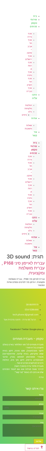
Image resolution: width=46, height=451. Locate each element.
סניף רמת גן (30, 65)
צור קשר (34, 134)
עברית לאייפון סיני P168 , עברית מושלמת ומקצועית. (23, 268)
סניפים (33, 26)
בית (35, 142)
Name (41, 395)
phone (41, 404)
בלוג (30, 111)
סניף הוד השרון (29, 81)
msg (41, 422)
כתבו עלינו (34, 96)
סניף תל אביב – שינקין (29, 46)
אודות (34, 118)
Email (41, 413)
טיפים (24, 115)
